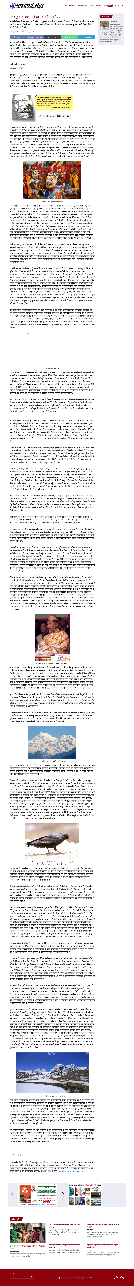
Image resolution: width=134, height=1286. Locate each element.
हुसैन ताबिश (89, 1250)
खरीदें (109, 6)
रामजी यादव (52, 1247)
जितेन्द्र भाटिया (14, 32)
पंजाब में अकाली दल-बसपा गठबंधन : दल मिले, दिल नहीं (64, 1224)
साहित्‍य (91, 6)
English (116, 5)
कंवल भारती (89, 1230)
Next (65, 1193)
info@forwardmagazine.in (71, 1171)
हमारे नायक (98, 6)
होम (65, 6)
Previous (10, 1193)
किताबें (105, 6)
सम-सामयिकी (72, 6)
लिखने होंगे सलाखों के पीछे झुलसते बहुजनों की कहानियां (64, 1245)
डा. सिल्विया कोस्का (14, 1251)
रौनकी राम (51, 1227)
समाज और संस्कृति (82, 6)
